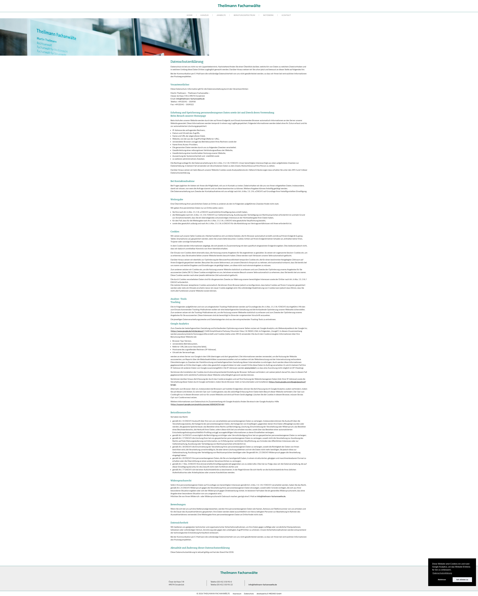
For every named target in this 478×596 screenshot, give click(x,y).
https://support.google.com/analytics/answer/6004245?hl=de (197, 404)
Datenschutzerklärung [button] (442, 573)
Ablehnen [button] (442, 580)
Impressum (237, 594)
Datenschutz (249, 594)
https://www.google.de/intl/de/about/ (187, 331)
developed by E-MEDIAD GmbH (269, 594)
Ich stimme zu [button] (462, 580)
